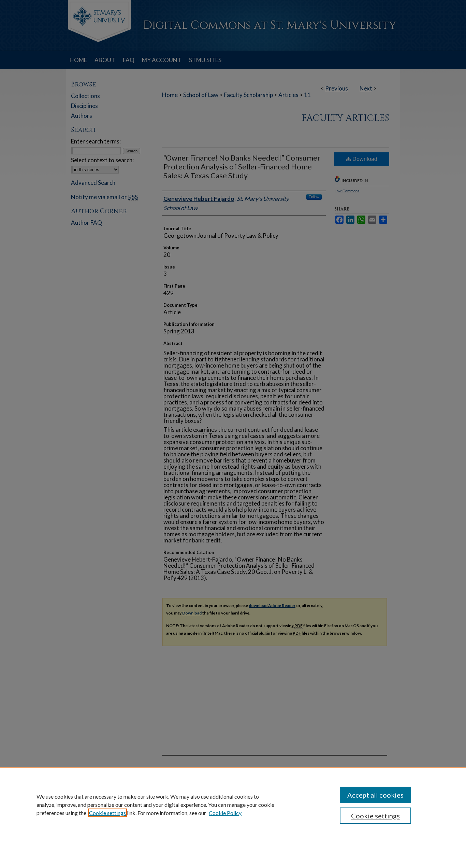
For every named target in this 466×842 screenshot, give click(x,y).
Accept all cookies (375, 795)
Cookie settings (107, 813)
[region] (233, 804)
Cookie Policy (225, 813)
